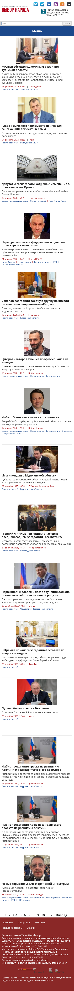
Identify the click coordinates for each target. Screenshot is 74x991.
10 (43, 915)
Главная (8, 922)
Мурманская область (14, 433)
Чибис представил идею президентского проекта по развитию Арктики (31, 826)
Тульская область (29, 89)
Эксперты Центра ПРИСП (46, 262)
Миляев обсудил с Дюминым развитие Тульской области (30, 68)
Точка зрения (24, 262)
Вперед (61, 915)
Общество (67, 430)
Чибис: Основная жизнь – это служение (30, 417)
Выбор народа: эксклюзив (15, 200)
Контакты (40, 922)
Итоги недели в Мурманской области (29, 475)
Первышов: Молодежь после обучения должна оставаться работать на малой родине (36, 593)
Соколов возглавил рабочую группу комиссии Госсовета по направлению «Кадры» (35, 302)
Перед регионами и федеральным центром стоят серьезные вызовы (33, 243)
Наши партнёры (13, 927)
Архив (31, 927)
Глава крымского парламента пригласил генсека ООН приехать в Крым (32, 127)
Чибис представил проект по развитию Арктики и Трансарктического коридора (31, 768)
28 (52, 915)
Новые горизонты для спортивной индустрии (35, 884)
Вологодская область (31, 550)
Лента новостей (10, 89)
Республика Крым (29, 142)
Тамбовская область (43, 608)
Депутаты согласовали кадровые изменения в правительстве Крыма (36, 185)
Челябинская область (13, 264)
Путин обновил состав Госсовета (25, 708)
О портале (24, 922)
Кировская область (30, 317)
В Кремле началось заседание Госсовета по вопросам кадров (33, 651)
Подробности (8, 262)
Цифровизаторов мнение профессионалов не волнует (35, 360)
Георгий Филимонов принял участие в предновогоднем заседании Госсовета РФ (32, 535)
